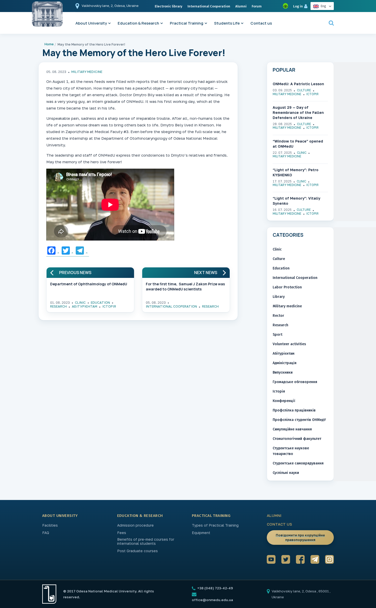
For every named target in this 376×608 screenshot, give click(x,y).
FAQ (45, 533)
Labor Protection (287, 287)
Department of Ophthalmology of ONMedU (88, 283)
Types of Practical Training (215, 525)
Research (58, 306)
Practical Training (186, 23)
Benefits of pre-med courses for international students (145, 541)
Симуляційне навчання (292, 429)
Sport (277, 334)
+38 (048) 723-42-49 (214, 588)
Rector (278, 315)
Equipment (201, 533)
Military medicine (86, 72)
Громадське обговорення (295, 382)
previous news (75, 272)
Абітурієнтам (84, 306)
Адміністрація (284, 363)
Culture (304, 90)
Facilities (50, 525)
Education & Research (138, 23)
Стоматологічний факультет (297, 439)
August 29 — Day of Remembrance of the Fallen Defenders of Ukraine (298, 112)
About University (91, 23)
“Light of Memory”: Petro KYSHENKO (295, 172)
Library (279, 297)
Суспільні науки (286, 473)
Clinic (80, 302)
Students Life (227, 23)
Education (100, 302)
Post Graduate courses (137, 551)
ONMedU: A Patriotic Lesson (298, 84)
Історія (109, 306)
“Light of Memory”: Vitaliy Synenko (296, 200)
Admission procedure (135, 525)
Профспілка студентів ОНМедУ (299, 420)
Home (49, 44)
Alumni (241, 6)
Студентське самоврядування (298, 463)
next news (205, 272)
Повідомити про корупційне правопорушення (300, 537)
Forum (257, 6)
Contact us (261, 23)
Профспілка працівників (294, 410)
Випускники (283, 372)
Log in (298, 6)
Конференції (284, 401)
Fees (121, 533)
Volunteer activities (289, 344)
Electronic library (168, 6)
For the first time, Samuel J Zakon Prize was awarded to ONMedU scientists (185, 286)
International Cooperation (208, 6)
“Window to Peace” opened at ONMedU (298, 143)
